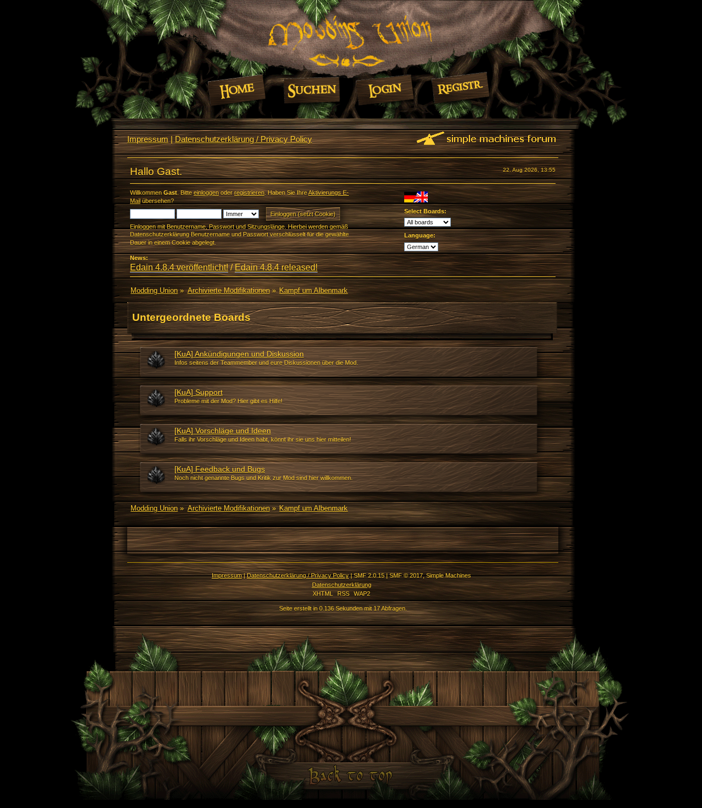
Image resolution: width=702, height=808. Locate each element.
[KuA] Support (198, 392)
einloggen (206, 192)
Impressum (147, 139)
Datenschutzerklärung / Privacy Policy (243, 139)
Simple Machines (448, 575)
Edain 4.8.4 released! (276, 267)
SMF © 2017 (406, 575)
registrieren (249, 192)
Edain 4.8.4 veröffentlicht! (179, 267)
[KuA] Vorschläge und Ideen (222, 430)
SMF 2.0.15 (369, 575)
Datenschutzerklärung (341, 584)
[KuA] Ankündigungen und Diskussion (239, 353)
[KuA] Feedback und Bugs (219, 469)
